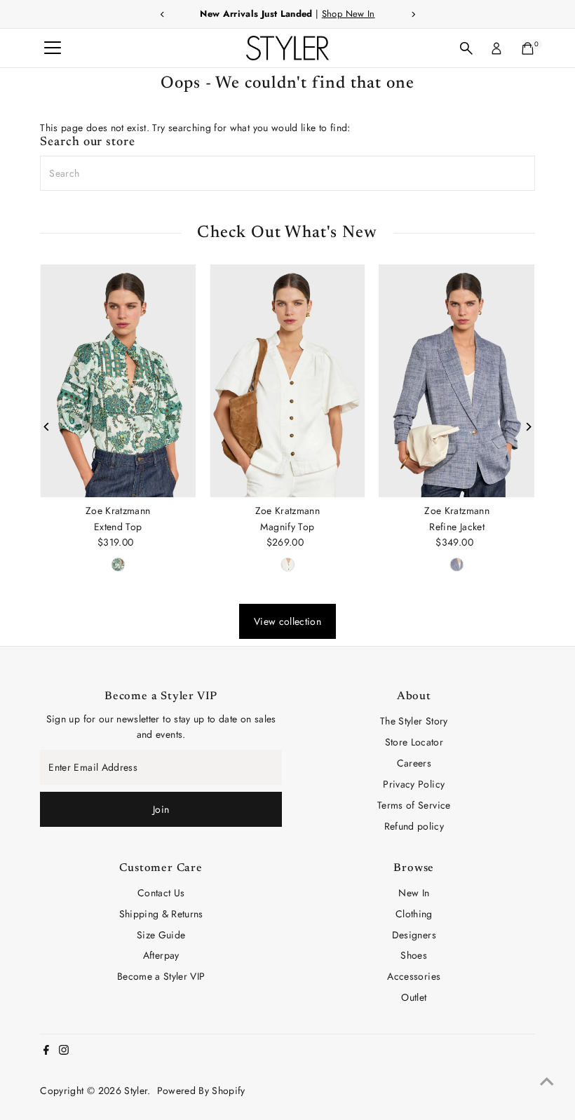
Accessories (413, 976)
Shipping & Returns (161, 914)
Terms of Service (414, 805)
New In (413, 893)
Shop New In (348, 13)
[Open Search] (466, 48)
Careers (414, 763)
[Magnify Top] (287, 381)
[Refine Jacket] (457, 381)
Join (161, 809)
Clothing (414, 914)
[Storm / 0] (457, 565)
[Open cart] (527, 48)
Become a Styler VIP (161, 976)
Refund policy (414, 826)
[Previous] (46, 427)
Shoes (413, 955)
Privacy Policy (414, 784)
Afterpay (161, 955)
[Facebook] (46, 1051)
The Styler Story (414, 721)
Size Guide (161, 935)
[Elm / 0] (287, 565)
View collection (287, 621)
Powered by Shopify (201, 1091)
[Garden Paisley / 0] (118, 565)
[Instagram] (63, 1051)
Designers (414, 935)
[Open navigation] (52, 48)
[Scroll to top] (547, 1081)
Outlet (413, 997)
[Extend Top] (118, 381)
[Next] (528, 427)
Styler (135, 1091)
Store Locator (414, 742)
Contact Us (161, 893)
